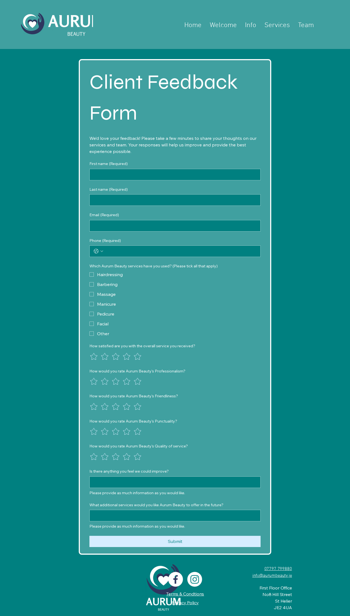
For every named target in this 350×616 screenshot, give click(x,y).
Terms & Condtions (185, 594)
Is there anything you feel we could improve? (129, 471)
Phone (105, 240)
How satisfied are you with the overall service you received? (142, 345)
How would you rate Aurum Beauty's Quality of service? (138, 446)
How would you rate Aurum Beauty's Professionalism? (137, 371)
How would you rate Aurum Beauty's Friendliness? (133, 396)
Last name (108, 189)
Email (104, 214)
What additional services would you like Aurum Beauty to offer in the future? (156, 504)
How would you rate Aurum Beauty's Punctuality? (133, 421)
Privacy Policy (185, 602)
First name (108, 163)
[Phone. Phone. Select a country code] (98, 251)
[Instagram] (195, 579)
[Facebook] (176, 579)
